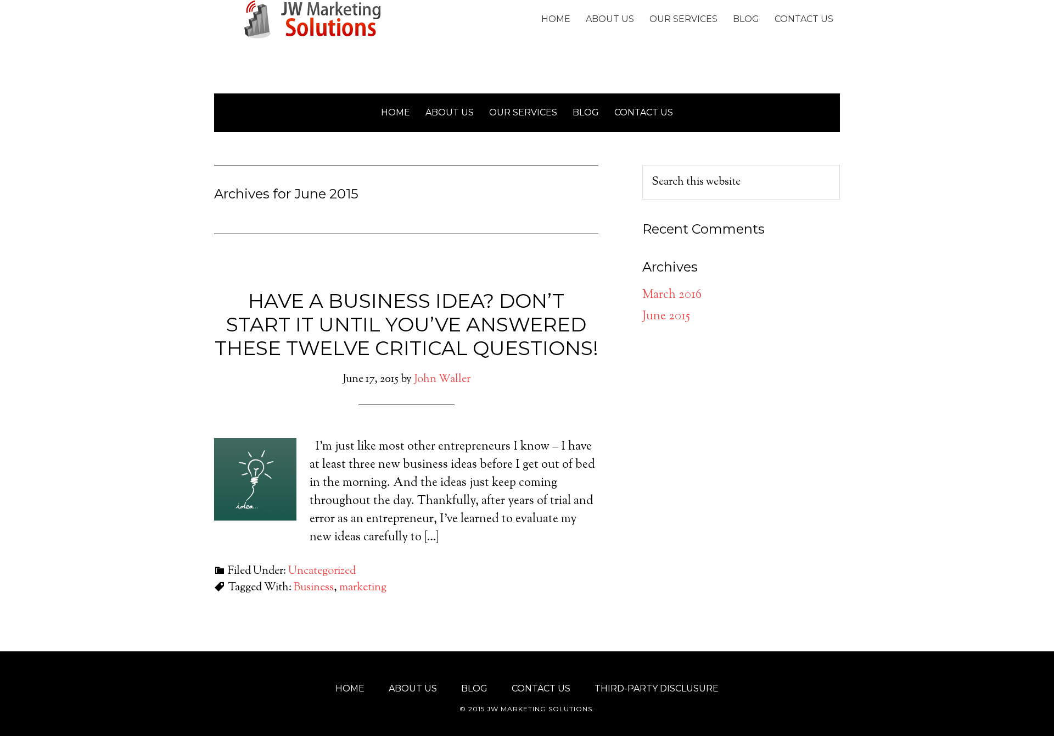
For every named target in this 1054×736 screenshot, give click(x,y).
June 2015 (666, 316)
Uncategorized (322, 571)
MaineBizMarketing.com (313, 19)
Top (1028, 710)
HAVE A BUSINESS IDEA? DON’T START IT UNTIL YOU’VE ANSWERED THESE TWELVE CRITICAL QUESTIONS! (406, 324)
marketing (362, 588)
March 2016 (672, 295)
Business (314, 588)
